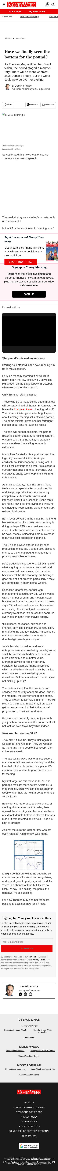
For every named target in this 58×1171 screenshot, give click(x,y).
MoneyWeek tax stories (29, 1075)
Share (9, 104)
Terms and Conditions (29, 1112)
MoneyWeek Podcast (15, 1051)
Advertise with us (29, 1126)
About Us (29, 1102)
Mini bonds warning (29, 16)
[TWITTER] (21, 994)
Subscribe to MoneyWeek (15, 1030)
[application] (29, 331)
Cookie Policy (29, 1121)
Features (45, 88)
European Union (23, 409)
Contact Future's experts (29, 1107)
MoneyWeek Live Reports (29, 1056)
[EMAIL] (31, 994)
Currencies (21, 38)
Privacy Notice (38, 960)
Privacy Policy (29, 1117)
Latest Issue (29, 1037)
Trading (7, 38)
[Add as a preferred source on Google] (29, 1146)
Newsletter (49, 104)
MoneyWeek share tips (15, 1069)
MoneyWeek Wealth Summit (42, 1051)
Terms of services (36, 957)
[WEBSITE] (26, 994)
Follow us (34, 104)
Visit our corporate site (40, 1159)
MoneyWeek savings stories (43, 1069)
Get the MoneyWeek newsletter (43, 1031)
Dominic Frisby (23, 85)
